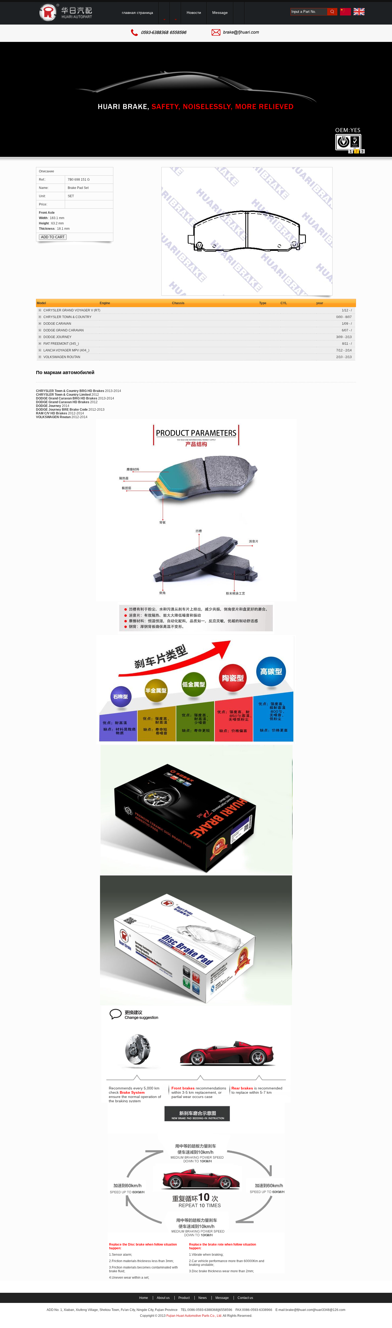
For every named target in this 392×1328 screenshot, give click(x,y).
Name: (44, 188)
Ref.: (42, 179)
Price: (43, 204)
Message (222, 1298)
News (202, 1298)
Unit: (42, 196)
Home (144, 1298)
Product (184, 1298)
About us (163, 1298)
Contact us (245, 1298)
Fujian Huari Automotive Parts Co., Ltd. (194, 1316)
